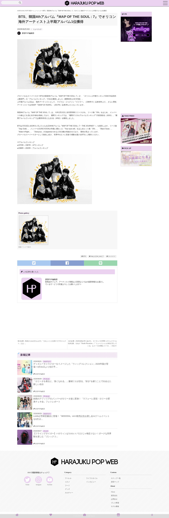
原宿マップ (115, 482)
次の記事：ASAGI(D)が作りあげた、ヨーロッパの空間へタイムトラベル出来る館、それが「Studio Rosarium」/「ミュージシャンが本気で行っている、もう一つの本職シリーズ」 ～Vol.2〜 (92, 343)
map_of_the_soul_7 (97, 256)
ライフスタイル (91, 478)
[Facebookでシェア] (67, 263)
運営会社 (114, 495)
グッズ (46, 431)
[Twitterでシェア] (34, 263)
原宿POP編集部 (28, 33)
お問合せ (114, 499)
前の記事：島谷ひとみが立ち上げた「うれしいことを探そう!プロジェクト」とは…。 (42, 342)
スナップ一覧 (116, 478)
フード (67, 485)
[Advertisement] (42, 322)
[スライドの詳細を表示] (136, 41)
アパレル (46, 379)
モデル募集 (115, 506)
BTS (84, 256)
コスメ (67, 482)
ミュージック (37, 29)
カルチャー (47, 361)
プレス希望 (115, 503)
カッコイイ (111, 256)
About (113, 492)
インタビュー (91, 482)
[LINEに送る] (100, 263)
